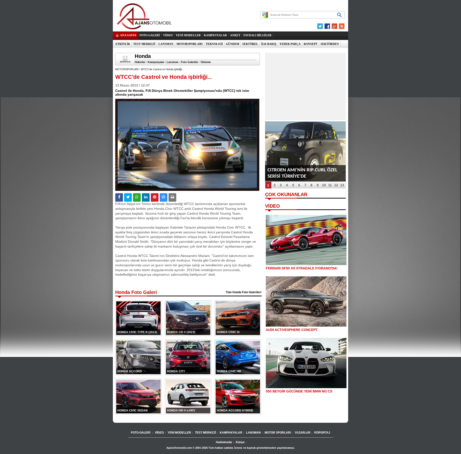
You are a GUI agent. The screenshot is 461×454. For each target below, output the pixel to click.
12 (336, 185)
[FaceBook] (327, 25)
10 (324, 185)
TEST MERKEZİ (144, 44)
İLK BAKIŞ (268, 44)
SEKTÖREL (250, 44)
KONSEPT (310, 44)
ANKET (235, 35)
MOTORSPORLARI (189, 44)
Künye (240, 442)
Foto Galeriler (189, 62)
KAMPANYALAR (215, 35)
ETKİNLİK (122, 44)
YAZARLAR (302, 432)
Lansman (172, 62)
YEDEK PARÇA (290, 44)
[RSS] (340, 25)
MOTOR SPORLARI (278, 432)
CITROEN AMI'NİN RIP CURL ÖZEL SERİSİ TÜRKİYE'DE (302, 173)
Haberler (140, 62)
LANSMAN (165, 44)
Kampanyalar (156, 62)
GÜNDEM (232, 44)
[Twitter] (320, 25)
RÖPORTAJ (322, 432)
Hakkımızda (224, 442)
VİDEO (168, 35)
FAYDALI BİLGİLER (257, 35)
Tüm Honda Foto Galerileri (243, 292)
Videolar (205, 62)
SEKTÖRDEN (330, 44)
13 (342, 185)
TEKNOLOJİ (214, 44)
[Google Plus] (333, 25)
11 (330, 185)
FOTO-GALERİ (150, 35)
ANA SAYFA (128, 35)
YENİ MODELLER (188, 35)
